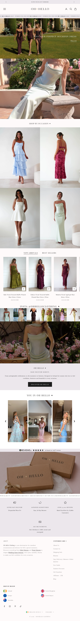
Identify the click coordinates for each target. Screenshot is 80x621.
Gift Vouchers (57, 572)
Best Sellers (49, 253)
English (49, 612)
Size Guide (56, 565)
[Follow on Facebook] (4, 606)
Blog (54, 579)
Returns (55, 555)
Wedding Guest (20, 184)
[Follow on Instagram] (10, 606)
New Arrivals (31, 253)
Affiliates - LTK (58, 575)
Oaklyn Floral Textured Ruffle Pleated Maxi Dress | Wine (40, 296)
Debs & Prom (60, 245)
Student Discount (58, 568)
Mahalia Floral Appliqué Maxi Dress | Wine (65, 296)
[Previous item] (5, 421)
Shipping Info (57, 552)
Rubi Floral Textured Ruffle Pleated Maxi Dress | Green (15, 296)
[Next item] (74, 421)
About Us (56, 545)
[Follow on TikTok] (21, 606)
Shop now (74, 40)
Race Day (60, 184)
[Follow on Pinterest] (15, 606)
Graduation (20, 245)
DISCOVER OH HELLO (40, 384)
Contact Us (56, 549)
